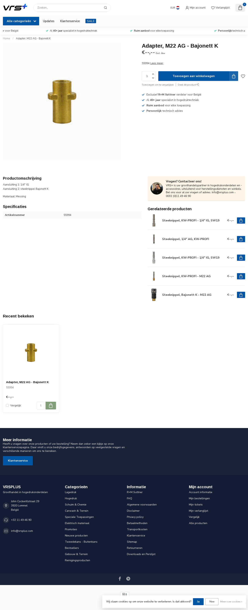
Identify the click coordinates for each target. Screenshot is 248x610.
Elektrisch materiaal (77, 523)
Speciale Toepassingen (79, 517)
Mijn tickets (196, 504)
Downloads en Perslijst (141, 554)
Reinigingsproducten (77, 560)
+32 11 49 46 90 (21, 520)
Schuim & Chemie (75, 504)
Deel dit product (187, 84)
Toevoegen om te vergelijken (158, 84)
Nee (211, 601)
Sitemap (132, 542)
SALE (91, 21)
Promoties (71, 529)
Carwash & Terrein (76, 511)
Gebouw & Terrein (76, 554)
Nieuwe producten (76, 535)
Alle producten (198, 523)
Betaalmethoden (137, 523)
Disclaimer (133, 511)
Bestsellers (72, 548)
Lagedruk (70, 492)
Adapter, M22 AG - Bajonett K (33, 38)
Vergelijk (15, 405)
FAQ (129, 498)
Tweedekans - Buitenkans (81, 542)
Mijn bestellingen (199, 498)
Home (6, 38)
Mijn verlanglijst (198, 511)
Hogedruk (71, 498)
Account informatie (200, 492)
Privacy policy (135, 517)
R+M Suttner (135, 492)
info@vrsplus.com (22, 531)
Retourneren (134, 548)
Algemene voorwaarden (142, 504)
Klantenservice (70, 21)
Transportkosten (137, 529)
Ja (198, 601)
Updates (48, 21)
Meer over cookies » (231, 601)
